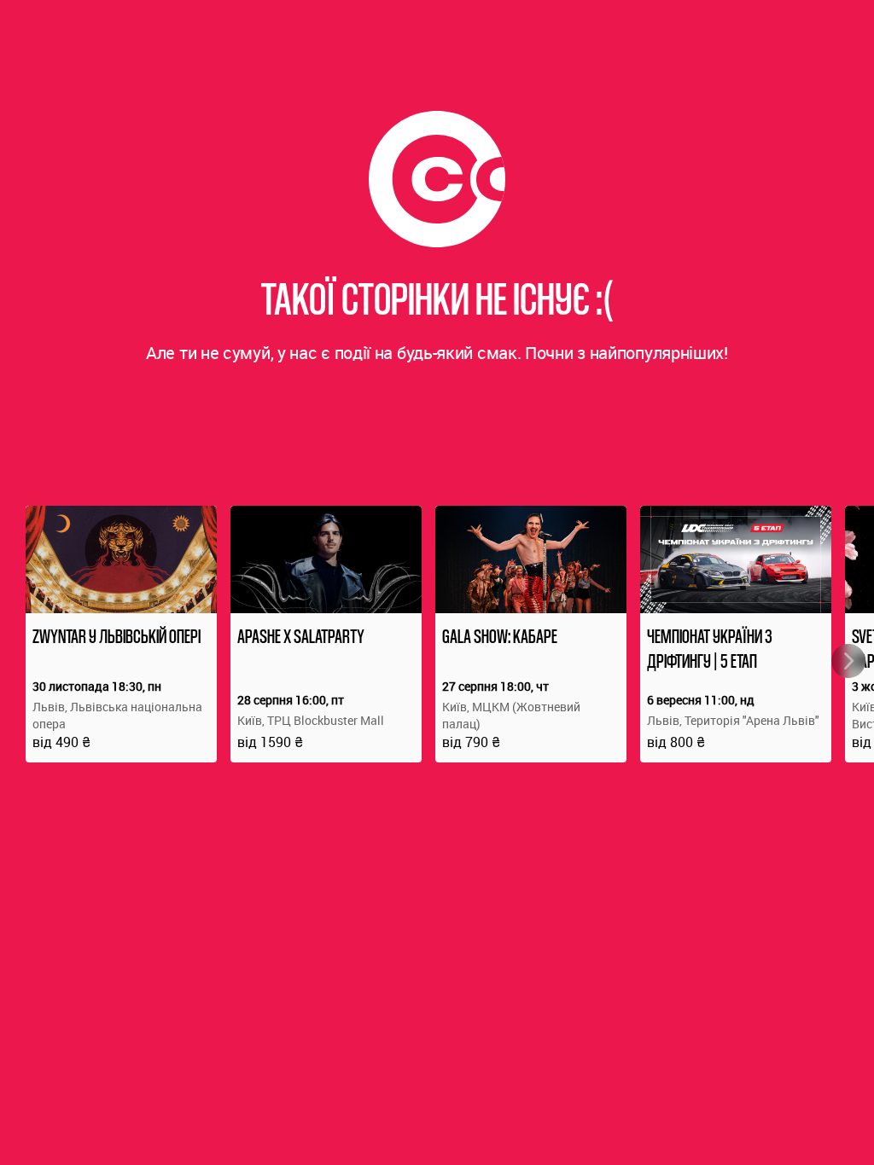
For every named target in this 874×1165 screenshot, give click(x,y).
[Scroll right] (848, 661)
